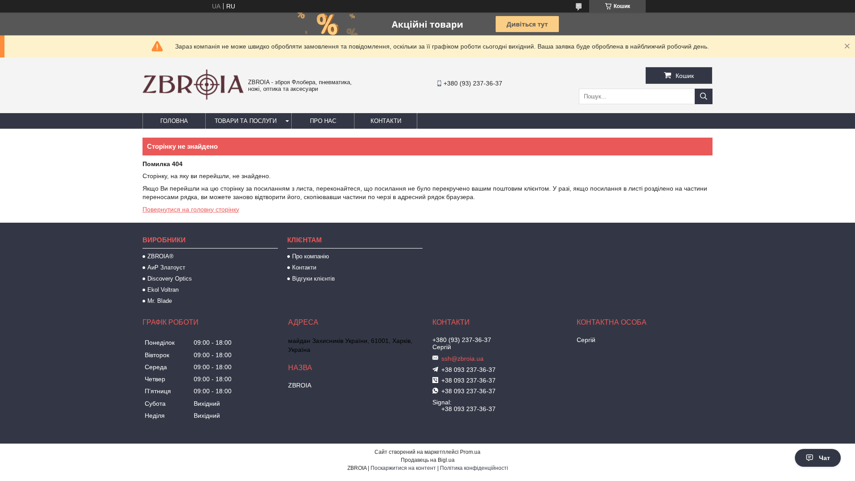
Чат (824, 457)
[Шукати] (703, 96)
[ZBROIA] (193, 97)
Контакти (385, 121)
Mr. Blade (159, 301)
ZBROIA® (160, 256)
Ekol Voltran (163, 289)
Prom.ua (470, 452)
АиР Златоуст (166, 267)
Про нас (323, 121)
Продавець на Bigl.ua (428, 460)
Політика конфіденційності (474, 468)
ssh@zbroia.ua (462, 358)
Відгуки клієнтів (313, 278)
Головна (174, 121)
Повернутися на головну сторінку (190, 209)
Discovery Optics (169, 278)
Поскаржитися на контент (403, 468)
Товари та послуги (246, 121)
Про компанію (310, 256)
